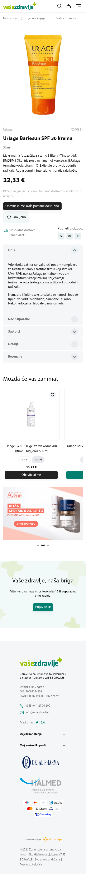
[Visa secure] (51, 808)
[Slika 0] (43, 74)
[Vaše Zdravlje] (20, 6)
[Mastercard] (35, 802)
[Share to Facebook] (78, 236)
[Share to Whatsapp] (61, 236)
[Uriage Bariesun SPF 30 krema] (43, 762)
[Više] (43, 513)
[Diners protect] (57, 808)
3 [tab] (48, 545)
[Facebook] (37, 723)
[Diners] (55, 802)
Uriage (8, 129)
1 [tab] (38, 545)
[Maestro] (27, 802)
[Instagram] (43, 723)
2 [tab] (43, 545)
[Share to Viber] (69, 236)
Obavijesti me (31, 475)
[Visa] (43, 802)
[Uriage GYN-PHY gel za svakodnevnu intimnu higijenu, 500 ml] (31, 414)
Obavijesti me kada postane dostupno (32, 206)
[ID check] (37, 808)
